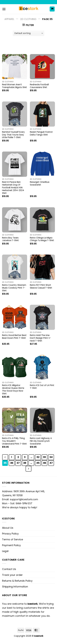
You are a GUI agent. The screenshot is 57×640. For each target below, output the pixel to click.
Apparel (9, 19)
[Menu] (4, 9)
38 (24, 463)
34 (51, 457)
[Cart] (52, 9)
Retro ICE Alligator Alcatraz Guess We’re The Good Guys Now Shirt (13, 389)
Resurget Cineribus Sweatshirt (39, 183)
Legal (5, 551)
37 (18, 463)
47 (51, 463)
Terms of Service (12, 539)
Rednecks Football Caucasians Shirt (39, 86)
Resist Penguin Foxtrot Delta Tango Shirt (41, 133)
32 (38, 457)
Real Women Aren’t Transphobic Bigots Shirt (14, 86)
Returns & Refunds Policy (17, 580)
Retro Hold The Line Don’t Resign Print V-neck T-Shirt (40, 338)
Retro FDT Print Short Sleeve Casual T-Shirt (41, 286)
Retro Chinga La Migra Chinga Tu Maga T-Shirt (42, 239)
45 (38, 463)
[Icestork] (28, 9)
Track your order (12, 575)
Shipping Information (15, 586)
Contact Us (9, 569)
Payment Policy (11, 545)
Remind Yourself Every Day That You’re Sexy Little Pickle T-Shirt (13, 135)
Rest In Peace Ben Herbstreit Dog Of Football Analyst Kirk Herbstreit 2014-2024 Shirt (13, 187)
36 (11, 463)
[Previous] (5, 457)
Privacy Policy (10, 533)
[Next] (28, 469)
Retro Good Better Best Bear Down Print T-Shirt (14, 336)
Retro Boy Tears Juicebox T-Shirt (10, 239)
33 (44, 457)
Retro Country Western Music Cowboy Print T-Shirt (14, 288)
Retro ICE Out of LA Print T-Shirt (42, 386)
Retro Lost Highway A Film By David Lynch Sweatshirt (41, 441)
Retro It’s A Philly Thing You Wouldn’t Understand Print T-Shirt (14, 441)
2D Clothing (28, 19)
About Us (7, 527)
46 (44, 463)
